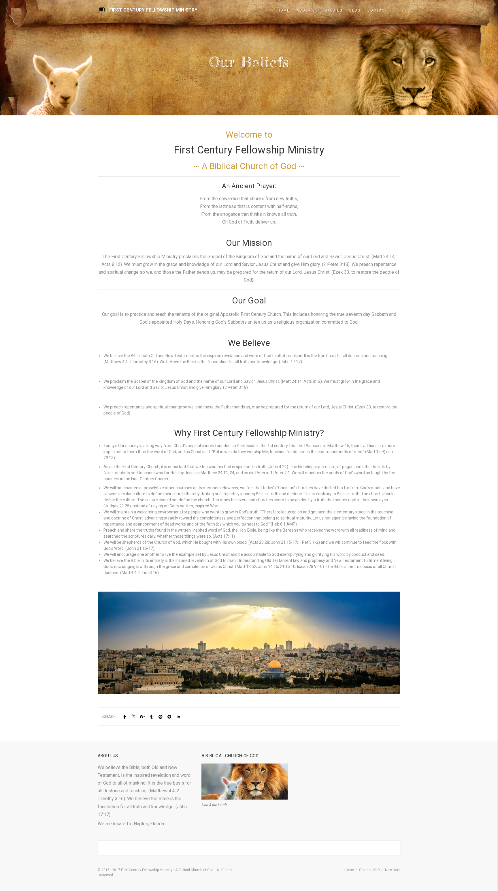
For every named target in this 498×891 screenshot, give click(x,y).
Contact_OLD (369, 870)
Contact (377, 10)
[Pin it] (160, 717)
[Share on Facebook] (124, 717)
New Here (392, 870)
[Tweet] (133, 717)
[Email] (187, 717)
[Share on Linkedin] (178, 717)
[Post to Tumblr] (151, 717)
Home (349, 870)
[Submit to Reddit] (169, 717)
